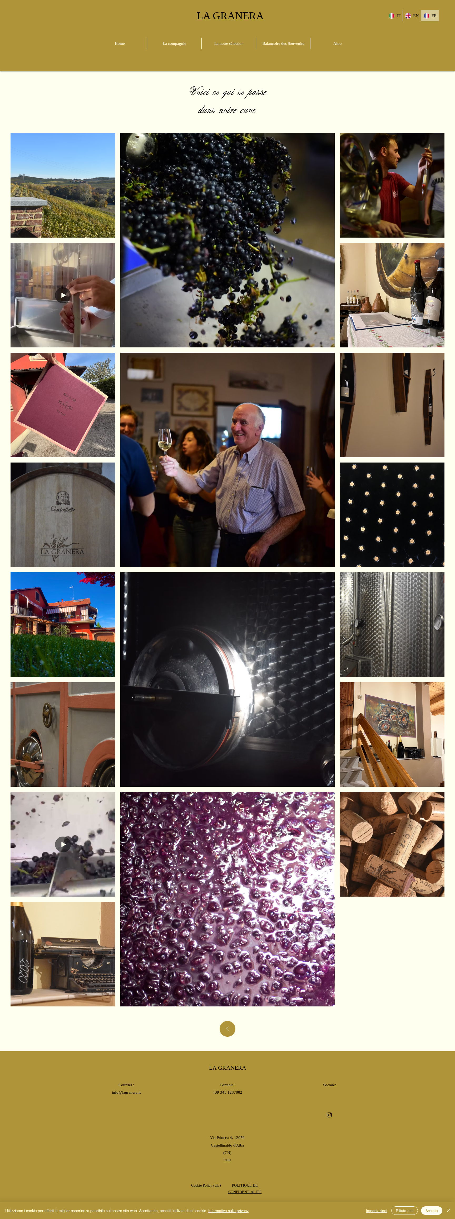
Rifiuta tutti (404, 1210)
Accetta (432, 1210)
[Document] (227, 1029)
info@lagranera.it (126, 1092)
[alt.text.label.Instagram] (329, 1115)
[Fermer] (449, 1210)
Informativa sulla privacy (228, 1210)
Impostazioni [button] (376, 1210)
